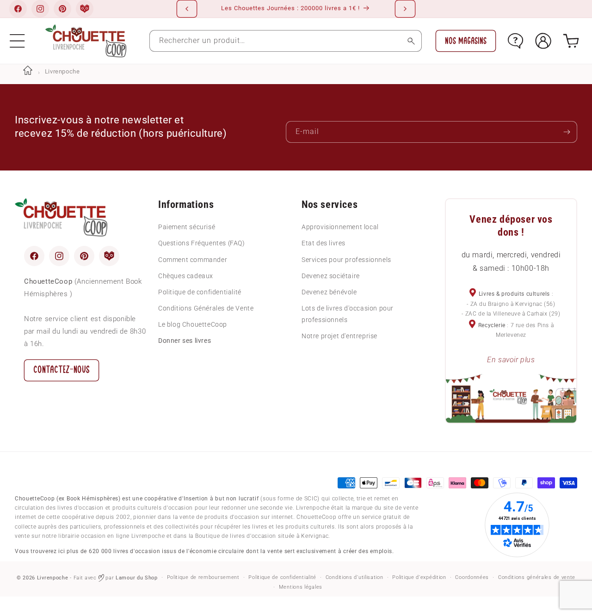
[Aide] (515, 41)
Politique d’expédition (419, 577)
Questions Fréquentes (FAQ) (201, 243)
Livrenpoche (52, 578)
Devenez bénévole (329, 292)
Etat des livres (323, 243)
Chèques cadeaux (185, 276)
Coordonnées (472, 577)
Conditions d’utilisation (354, 577)
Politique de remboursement (203, 577)
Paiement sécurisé (186, 227)
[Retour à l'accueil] (27, 71)
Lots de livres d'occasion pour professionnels (348, 313)
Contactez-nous (61, 370)
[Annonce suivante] (405, 9)
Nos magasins (466, 41)
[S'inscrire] (566, 132)
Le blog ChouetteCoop (192, 324)
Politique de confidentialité (199, 292)
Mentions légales (300, 587)
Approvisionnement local (340, 227)
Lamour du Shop (137, 578)
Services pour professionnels (346, 259)
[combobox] (286, 40)
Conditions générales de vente (536, 577)
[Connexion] (543, 41)
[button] (17, 41)
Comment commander (192, 259)
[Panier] (571, 41)
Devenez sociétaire (331, 276)
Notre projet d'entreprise (339, 336)
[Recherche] (411, 40)
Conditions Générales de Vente (205, 308)
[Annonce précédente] (187, 9)
